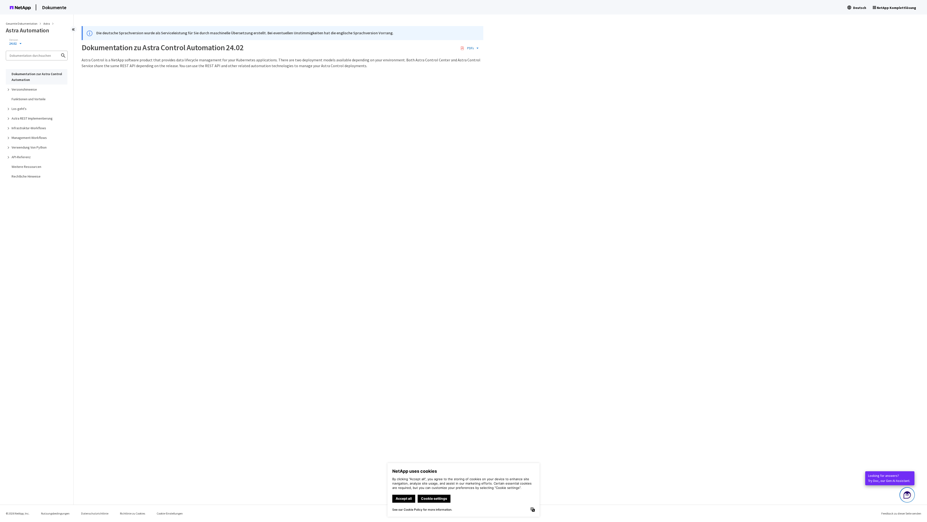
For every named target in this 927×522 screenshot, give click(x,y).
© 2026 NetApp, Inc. (17, 513)
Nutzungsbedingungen (55, 513)
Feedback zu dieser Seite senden (901, 513)
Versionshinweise (24, 89)
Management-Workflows (29, 138)
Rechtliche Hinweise (26, 176)
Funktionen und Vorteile (29, 99)
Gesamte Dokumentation (21, 23)
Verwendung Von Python (29, 147)
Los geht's (19, 109)
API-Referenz (21, 157)
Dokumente (54, 7)
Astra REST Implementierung (32, 118)
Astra (46, 23)
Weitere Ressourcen (26, 166)
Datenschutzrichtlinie (94, 513)
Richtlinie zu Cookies (132, 513)
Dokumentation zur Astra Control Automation (37, 77)
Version (13, 39)
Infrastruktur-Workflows (29, 128)
